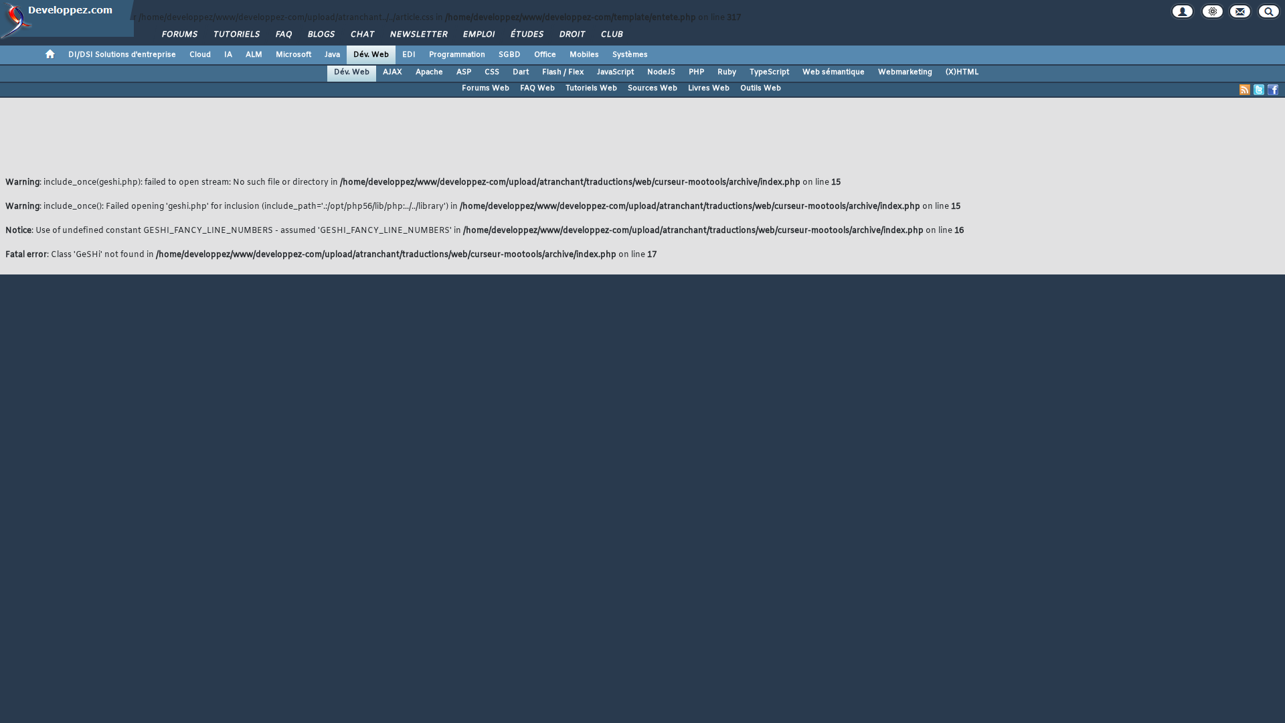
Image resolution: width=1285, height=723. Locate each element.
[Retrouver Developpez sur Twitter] (1259, 89)
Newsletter (418, 34)
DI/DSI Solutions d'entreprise (122, 55)
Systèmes (630, 55)
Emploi (478, 34)
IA (228, 55)
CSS (492, 72)
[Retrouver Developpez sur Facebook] (1273, 89)
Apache (429, 72)
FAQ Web (537, 88)
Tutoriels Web (591, 88)
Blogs (320, 34)
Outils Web (760, 88)
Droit (572, 34)
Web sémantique (833, 72)
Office (545, 55)
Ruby (726, 72)
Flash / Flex (563, 72)
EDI (409, 55)
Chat (362, 34)
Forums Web (485, 88)
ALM (254, 55)
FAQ (283, 34)
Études (526, 34)
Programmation (457, 55)
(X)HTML (962, 72)
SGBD (510, 55)
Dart (521, 72)
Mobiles (584, 55)
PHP (696, 72)
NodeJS (661, 72)
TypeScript (769, 72)
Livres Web (709, 88)
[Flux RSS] (1244, 89)
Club (611, 34)
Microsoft (293, 55)
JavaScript (615, 72)
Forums (179, 34)
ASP (463, 72)
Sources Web (652, 88)
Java (332, 55)
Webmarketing (905, 72)
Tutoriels (235, 34)
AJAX (392, 72)
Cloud (200, 55)
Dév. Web (371, 55)
